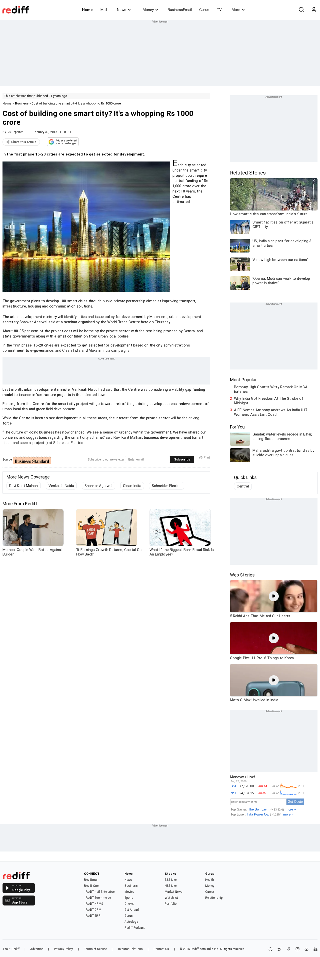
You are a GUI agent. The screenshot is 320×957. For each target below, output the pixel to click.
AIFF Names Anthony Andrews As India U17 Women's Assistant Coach (270, 412)
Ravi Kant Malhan (23, 486)
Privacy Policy (63, 949)
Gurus (204, 10)
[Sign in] (314, 10)
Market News (173, 892)
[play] (274, 596)
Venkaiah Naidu (61, 486)
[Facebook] (288, 949)
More (236, 10)
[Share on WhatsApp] (270, 949)
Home (87, 10)
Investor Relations (130, 949)
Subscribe (182, 459)
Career (209, 892)
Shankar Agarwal (98, 486)
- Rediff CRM (92, 910)
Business (21, 103)
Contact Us (161, 949)
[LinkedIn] (316, 949)
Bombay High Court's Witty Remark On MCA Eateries (271, 389)
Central (243, 486)
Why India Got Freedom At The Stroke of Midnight (268, 400)
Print (207, 457)
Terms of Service (95, 949)
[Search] (301, 10)
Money (148, 10)
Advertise (36, 949)
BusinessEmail (180, 10)
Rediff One (91, 886)
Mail (103, 10)
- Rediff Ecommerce (97, 898)
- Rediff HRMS (93, 904)
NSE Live (170, 886)
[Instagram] (298, 949)
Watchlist (171, 898)
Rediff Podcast (134, 928)
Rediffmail (91, 880)
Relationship (213, 898)
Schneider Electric (167, 486)
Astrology (131, 922)
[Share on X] (280, 949)
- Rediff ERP (92, 916)
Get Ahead (131, 910)
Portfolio (170, 904)
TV (219, 10)
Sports (129, 898)
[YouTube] (306, 949)
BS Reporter (15, 132)
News (121, 10)
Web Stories (242, 575)
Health (209, 880)
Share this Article (23, 142)
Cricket (129, 904)
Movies (129, 892)
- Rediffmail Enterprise (99, 892)
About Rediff (11, 949)
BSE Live (170, 880)
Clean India (132, 486)
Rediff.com (198, 949)
